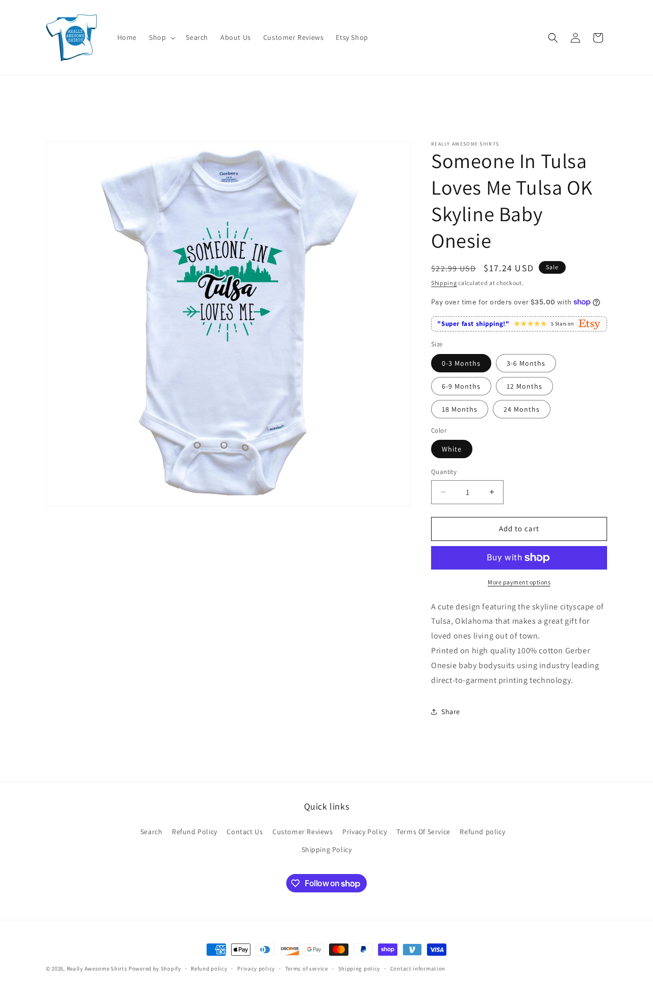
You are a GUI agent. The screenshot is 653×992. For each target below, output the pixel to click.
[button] (161, 37)
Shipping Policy (327, 849)
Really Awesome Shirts (97, 968)
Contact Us (245, 831)
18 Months (460, 409)
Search (151, 831)
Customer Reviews (302, 831)
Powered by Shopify (155, 968)
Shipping (444, 283)
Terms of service (306, 968)
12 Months (524, 386)
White (452, 449)
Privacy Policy (364, 831)
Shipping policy (359, 968)
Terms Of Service (423, 831)
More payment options (519, 582)
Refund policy (482, 831)
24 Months (522, 409)
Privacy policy (256, 968)
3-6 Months (526, 363)
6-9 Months (461, 386)
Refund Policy (194, 831)
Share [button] (450, 711)
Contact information (417, 968)
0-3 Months (461, 363)
